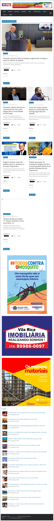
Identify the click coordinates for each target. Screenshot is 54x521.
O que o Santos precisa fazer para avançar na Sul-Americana (23, 477)
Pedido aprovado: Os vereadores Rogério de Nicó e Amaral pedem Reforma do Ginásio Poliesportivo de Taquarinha (40, 166)
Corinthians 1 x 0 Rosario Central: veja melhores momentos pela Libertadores (27, 451)
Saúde (10, 14)
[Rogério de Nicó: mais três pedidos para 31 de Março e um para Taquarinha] (14, 148)
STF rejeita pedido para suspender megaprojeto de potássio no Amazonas (26, 425)
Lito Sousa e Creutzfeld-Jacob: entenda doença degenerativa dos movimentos (27, 432)
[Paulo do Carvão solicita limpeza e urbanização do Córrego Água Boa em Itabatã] (40, 94)
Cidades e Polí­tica (7, 214)
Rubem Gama (15, 55)
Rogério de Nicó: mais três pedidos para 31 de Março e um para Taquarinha (13, 164)
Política (5, 14)
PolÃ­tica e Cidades (33, 157)
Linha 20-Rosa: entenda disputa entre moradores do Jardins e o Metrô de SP (27, 464)
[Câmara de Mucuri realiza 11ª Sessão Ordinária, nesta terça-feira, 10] (14, 205)
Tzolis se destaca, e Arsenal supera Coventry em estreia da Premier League (26, 412)
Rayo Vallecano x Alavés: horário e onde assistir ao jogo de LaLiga (24, 490)
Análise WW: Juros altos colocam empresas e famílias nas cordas (24, 445)
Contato (10, 11)
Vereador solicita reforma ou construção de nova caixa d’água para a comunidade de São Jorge (14, 110)
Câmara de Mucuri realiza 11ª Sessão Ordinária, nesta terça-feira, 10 (13, 221)
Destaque (16, 11)
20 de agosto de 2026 (14, 460)
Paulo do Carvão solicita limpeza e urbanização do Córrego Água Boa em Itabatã (38, 110)
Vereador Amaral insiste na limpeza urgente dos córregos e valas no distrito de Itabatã (25, 59)
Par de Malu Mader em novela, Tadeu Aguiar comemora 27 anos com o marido (27, 484)
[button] (6, 4)
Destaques (5, 53)
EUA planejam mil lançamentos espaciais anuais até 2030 (22, 458)
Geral (29, 11)
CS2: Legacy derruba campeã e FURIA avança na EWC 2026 (22, 419)
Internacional (37, 11)
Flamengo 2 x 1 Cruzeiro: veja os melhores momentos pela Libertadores (26, 504)
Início (4, 11)
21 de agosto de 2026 (14, 414)
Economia (23, 11)
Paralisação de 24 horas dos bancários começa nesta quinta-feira (24, 497)
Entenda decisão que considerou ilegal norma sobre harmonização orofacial (27, 471)
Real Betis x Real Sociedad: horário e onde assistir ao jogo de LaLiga (25, 438)
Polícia (44, 11)
